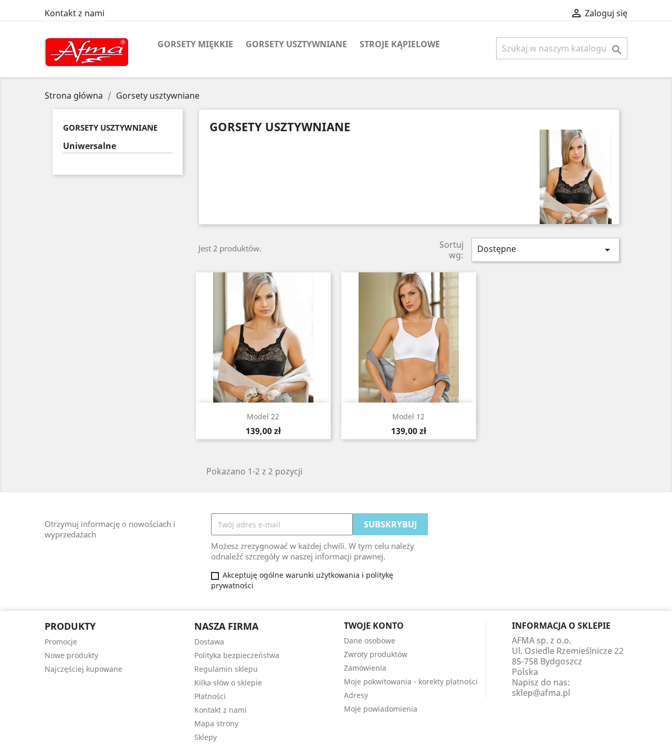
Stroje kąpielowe (400, 44)
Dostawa (209, 642)
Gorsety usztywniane (296, 44)
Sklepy (205, 737)
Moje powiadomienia (380, 709)
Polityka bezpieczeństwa (236, 655)
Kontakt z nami (74, 13)
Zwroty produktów (375, 654)
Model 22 (263, 416)
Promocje (61, 642)
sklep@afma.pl (541, 693)
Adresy (356, 695)
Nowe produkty (71, 655)
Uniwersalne (89, 146)
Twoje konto (374, 625)
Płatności (210, 696)
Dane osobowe (369, 641)
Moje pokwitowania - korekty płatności (411, 681)
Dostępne (545, 249)
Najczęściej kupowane (83, 669)
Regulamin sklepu (226, 669)
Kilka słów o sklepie (228, 682)
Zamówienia (365, 668)
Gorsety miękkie (195, 44)
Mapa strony (216, 723)
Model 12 (408, 416)
